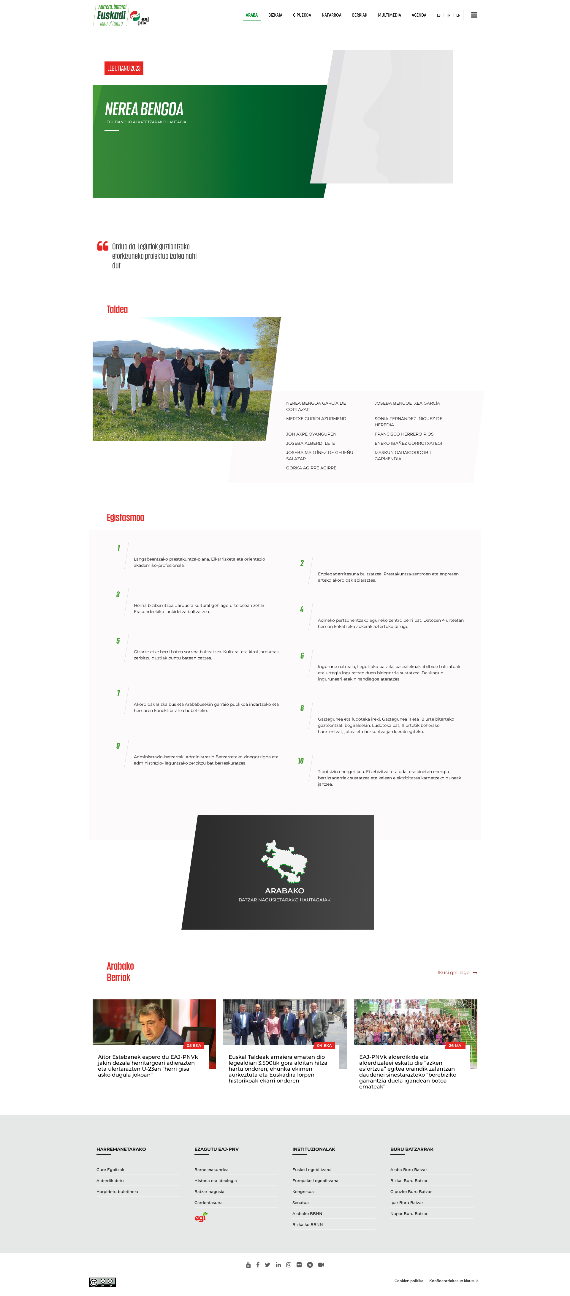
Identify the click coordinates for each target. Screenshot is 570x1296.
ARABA (252, 15)
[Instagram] (288, 1265)
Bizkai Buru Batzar (409, 1180)
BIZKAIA (275, 15)
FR (448, 15)
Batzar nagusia (209, 1191)
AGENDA (419, 15)
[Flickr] (299, 1265)
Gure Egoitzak (110, 1169)
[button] (472, 15)
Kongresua (303, 1191)
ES (439, 15)
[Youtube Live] (321, 1265)
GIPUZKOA (302, 15)
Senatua (300, 1202)
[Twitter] (268, 1265)
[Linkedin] (278, 1265)
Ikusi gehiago (454, 972)
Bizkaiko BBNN (307, 1224)
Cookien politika (409, 1280)
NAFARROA (331, 15)
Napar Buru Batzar (409, 1213)
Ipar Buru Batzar (406, 1202)
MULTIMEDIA (389, 15)
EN (458, 15)
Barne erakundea (211, 1169)
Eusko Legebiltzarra (312, 1169)
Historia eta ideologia (215, 1180)
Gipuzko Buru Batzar (411, 1191)
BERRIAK (359, 15)
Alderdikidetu (110, 1180)
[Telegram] (310, 1265)
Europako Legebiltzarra (315, 1180)
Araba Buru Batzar (408, 1169)
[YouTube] (248, 1265)
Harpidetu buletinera (117, 1191)
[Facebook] (258, 1265)
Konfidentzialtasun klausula (454, 1280)
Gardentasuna (208, 1202)
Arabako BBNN (307, 1213)
